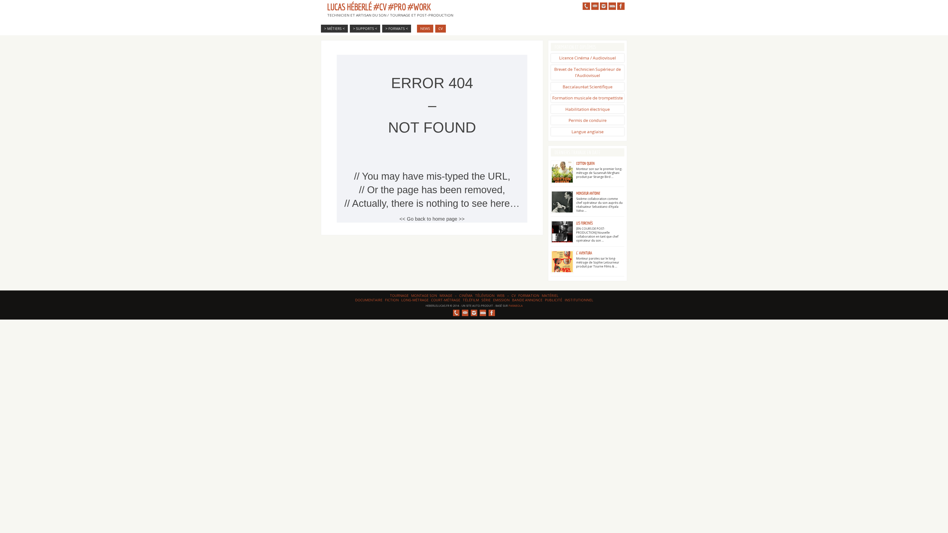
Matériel (550, 295)
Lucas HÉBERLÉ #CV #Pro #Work (379, 7)
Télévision (484, 295)
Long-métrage (415, 300)
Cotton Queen (585, 163)
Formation (528, 295)
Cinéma (466, 295)
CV (514, 295)
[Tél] (586, 6)
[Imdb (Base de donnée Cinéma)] (612, 6)
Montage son (424, 295)
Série (486, 300)
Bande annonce (527, 300)
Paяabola (516, 305)
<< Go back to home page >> (432, 219)
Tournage (399, 295)
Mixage (445, 295)
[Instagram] (603, 6)
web (501, 295)
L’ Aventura (584, 253)
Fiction (392, 300)
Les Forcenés (584, 223)
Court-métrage (445, 300)
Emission (501, 300)
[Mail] (595, 6)
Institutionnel (579, 300)
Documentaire (368, 300)
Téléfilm (471, 300)
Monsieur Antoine (588, 193)
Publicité (553, 300)
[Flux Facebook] (621, 6)
